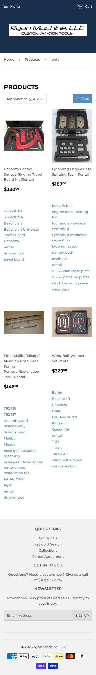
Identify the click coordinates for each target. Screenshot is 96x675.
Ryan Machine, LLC (50, 647)
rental (9, 247)
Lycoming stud (65, 246)
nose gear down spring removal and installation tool (24, 467)
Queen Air (60, 429)
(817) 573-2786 (50, 580)
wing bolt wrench (67, 460)
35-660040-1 (14, 217)
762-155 (10, 408)
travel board (14, 259)
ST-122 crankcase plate (71, 271)
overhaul (59, 258)
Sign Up (82, 615)
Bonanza (11, 241)
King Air (59, 423)
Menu (15, 6)
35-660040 (13, 211)
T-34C (57, 448)
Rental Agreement (48, 556)
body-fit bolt (62, 205)
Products (32, 59)
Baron (57, 392)
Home (9, 59)
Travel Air (60, 454)
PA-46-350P (14, 479)
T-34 (55, 442)
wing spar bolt (64, 466)
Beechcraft (13, 223)
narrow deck (62, 252)
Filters (82, 99)
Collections (48, 550)
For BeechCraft (64, 417)
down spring (15, 432)
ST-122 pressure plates (71, 277)
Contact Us (48, 538)
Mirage (9, 444)
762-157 (10, 414)
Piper (8, 485)
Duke (56, 411)
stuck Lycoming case (70, 283)
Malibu (10, 438)
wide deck (61, 289)
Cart (88, 6)
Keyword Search (48, 544)
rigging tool (14, 253)
